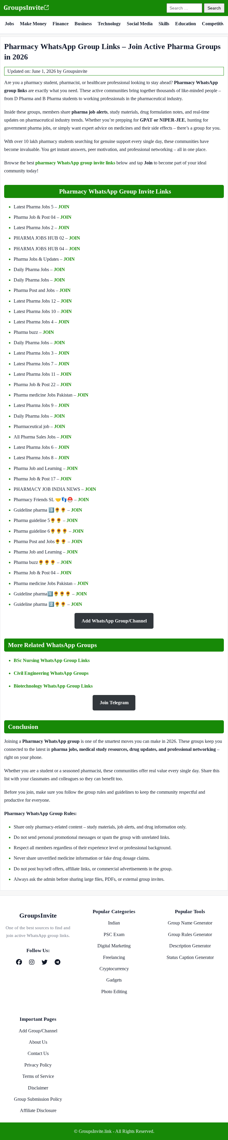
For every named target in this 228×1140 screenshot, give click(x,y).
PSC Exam (114, 934)
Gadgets (114, 979)
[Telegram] (57, 962)
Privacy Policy (38, 1064)
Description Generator (190, 945)
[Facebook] (19, 962)
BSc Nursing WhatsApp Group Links (52, 660)
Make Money (33, 23)
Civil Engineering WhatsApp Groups (51, 673)
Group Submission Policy (38, 1099)
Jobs (9, 23)
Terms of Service (38, 1076)
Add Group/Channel (38, 1030)
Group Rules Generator (190, 934)
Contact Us (38, 1053)
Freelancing (114, 957)
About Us (38, 1042)
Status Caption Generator (190, 957)
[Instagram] (31, 962)
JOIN (63, 206)
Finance (61, 23)
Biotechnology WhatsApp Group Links (53, 685)
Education (185, 23)
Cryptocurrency (114, 968)
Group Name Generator (190, 922)
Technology (109, 23)
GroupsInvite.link (95, 1131)
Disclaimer (38, 1087)
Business (83, 23)
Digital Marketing (114, 945)
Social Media (140, 23)
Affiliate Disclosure (38, 1110)
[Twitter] (45, 962)
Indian (114, 922)
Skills (164, 23)
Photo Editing (114, 991)
